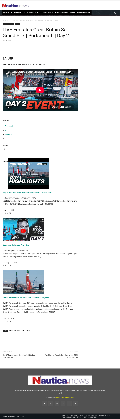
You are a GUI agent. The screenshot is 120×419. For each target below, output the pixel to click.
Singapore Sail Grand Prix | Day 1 (16, 245)
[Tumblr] (69, 403)
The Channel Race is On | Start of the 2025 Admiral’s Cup (61, 356)
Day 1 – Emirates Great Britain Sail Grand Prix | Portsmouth (27, 192)
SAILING (11, 24)
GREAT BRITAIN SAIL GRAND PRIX (19, 331)
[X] (10, 49)
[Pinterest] (15, 49)
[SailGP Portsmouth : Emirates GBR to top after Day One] (40, 282)
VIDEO (17, 24)
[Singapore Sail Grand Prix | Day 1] (40, 229)
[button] (115, 13)
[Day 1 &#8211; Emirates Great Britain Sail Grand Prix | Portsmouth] (40, 173)
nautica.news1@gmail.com (64, 397)
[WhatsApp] (21, 49)
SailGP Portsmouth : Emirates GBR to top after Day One (26, 297)
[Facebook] (5, 49)
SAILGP (11, 21)
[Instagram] (50, 403)
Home (5, 21)
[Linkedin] (57, 403)
